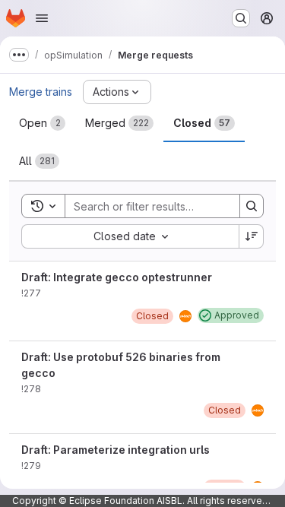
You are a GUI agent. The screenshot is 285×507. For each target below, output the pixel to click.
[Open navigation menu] (42, 18)
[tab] (42, 123)
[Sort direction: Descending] (251, 236)
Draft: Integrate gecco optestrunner (116, 277)
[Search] (251, 206)
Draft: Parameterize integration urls (115, 449)
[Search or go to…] (241, 18)
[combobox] (130, 236)
